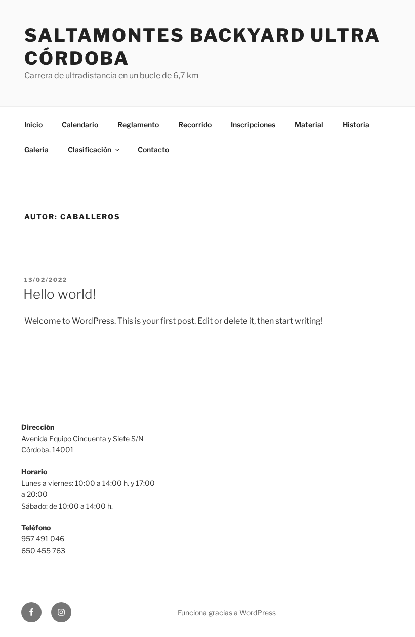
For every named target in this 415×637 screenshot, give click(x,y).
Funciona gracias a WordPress (227, 612)
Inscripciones (253, 124)
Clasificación (89, 149)
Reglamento (138, 124)
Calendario (80, 124)
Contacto (153, 149)
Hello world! (59, 294)
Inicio (33, 124)
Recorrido (195, 124)
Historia (356, 124)
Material (309, 124)
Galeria (36, 149)
